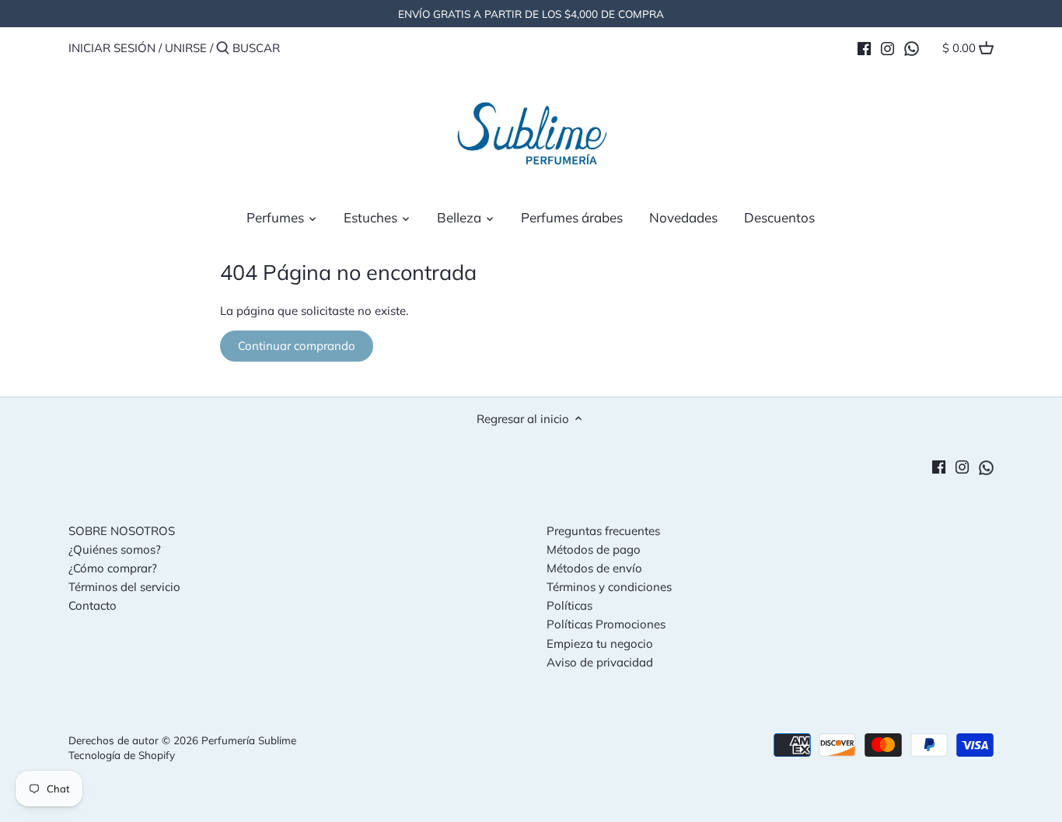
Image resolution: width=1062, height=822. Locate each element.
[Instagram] (887, 47)
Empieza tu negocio (600, 643)
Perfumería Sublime (248, 740)
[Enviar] (222, 48)
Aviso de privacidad (600, 662)
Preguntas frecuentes (603, 530)
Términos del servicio (124, 586)
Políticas (569, 605)
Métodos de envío (594, 568)
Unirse (186, 47)
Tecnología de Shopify (121, 754)
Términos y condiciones (609, 586)
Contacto (92, 605)
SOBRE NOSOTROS (121, 530)
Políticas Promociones (606, 624)
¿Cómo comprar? (112, 568)
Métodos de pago (594, 549)
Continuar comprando (296, 345)
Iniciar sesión (111, 47)
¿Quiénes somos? (114, 549)
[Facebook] (864, 47)
